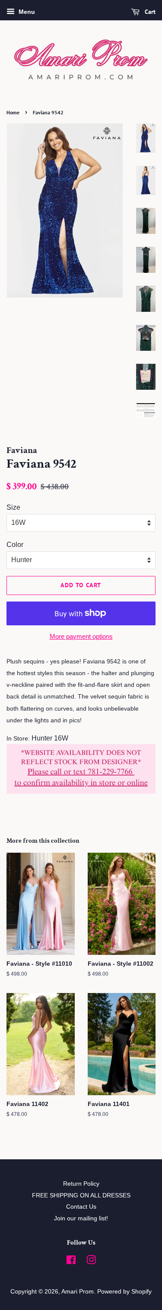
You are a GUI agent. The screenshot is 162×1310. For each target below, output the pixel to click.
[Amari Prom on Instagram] (91, 1261)
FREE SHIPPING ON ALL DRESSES (81, 1195)
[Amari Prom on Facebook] (71, 1261)
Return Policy (81, 1184)
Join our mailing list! (81, 1218)
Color (14, 544)
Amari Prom (77, 1291)
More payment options (81, 636)
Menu (26, 11)
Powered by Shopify (124, 1291)
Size (13, 507)
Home (12, 112)
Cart (149, 12)
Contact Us (81, 1206)
